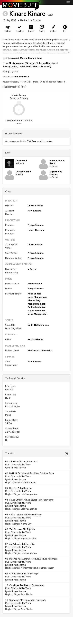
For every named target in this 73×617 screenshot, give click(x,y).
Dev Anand (13, 58)
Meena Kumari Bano (31, 58)
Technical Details (15, 378)
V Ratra (32, 269)
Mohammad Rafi (36, 303)
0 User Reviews (14, 133)
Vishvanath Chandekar (40, 350)
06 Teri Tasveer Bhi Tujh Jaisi (20, 529)
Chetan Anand (23, 171)
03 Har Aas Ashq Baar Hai (18, 488)
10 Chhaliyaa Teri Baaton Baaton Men (24, 585)
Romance (24, 76)
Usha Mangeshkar (37, 313)
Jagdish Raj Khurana (55, 173)
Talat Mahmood (36, 310)
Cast (8, 153)
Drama (14, 76)
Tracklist (10, 453)
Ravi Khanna (34, 210)
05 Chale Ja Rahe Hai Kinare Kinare (23, 514)
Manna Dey (34, 300)
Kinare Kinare (27, 13)
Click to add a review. (39, 141)
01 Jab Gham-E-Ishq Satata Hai (21, 461)
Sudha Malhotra (36, 307)
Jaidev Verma (35, 283)
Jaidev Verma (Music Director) (35, 66)
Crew (8, 191)
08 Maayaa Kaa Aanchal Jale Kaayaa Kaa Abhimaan (31, 558)
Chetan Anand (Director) (22, 63)
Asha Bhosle (34, 293)
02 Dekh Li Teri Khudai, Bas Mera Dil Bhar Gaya (29, 473)
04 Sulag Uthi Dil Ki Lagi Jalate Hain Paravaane (29, 499)
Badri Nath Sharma (38, 324)
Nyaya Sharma (36, 225)
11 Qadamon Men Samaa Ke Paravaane (25, 599)
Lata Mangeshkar (37, 297)
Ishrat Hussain (36, 230)
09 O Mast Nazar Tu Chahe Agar (22, 573)
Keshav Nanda (35, 339)
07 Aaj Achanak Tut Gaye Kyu (20, 543)
